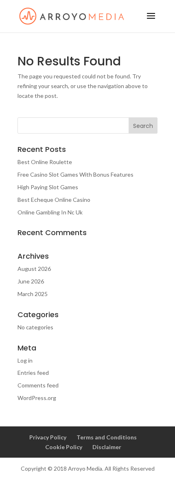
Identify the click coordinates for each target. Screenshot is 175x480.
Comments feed (38, 385)
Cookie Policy (63, 446)
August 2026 (34, 268)
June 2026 (31, 281)
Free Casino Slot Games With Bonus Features (75, 174)
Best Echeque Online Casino (54, 199)
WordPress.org (37, 397)
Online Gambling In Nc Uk (50, 212)
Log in (25, 360)
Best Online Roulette (45, 161)
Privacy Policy (47, 437)
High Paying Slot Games (48, 187)
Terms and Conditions (107, 437)
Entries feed (33, 372)
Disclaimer (106, 446)
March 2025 (33, 293)
